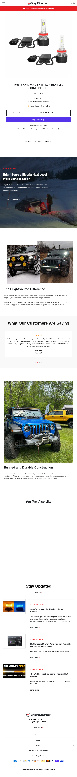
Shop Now (38, 727)
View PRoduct (12, 199)
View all (38, 592)
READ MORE (34, 628)
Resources (38, 735)
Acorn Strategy (50, 769)
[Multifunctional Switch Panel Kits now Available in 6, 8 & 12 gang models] (14, 641)
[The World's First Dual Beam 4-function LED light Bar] (14, 671)
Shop (38, 740)
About (38, 745)
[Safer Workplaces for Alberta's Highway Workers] (14, 606)
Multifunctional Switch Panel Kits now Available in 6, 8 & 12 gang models (50, 645)
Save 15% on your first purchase (38, 750)
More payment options (38, 125)
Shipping (31, 101)
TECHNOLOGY (37, 604)
